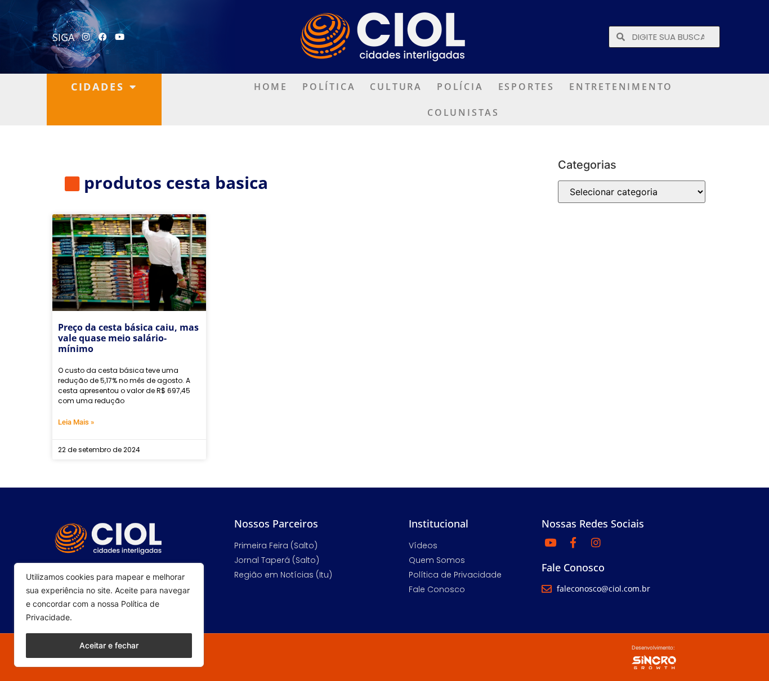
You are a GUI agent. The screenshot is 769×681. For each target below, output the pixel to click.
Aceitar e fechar (108, 645)
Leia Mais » (76, 422)
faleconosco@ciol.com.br (603, 588)
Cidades (97, 86)
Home (271, 86)
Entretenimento (621, 86)
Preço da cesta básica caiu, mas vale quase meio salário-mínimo (128, 338)
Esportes (526, 86)
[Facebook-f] (573, 542)
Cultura (396, 86)
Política (328, 86)
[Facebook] (103, 37)
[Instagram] (86, 37)
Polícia (460, 86)
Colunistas (463, 112)
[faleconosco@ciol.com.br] (547, 589)
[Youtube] (119, 37)
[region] (109, 615)
